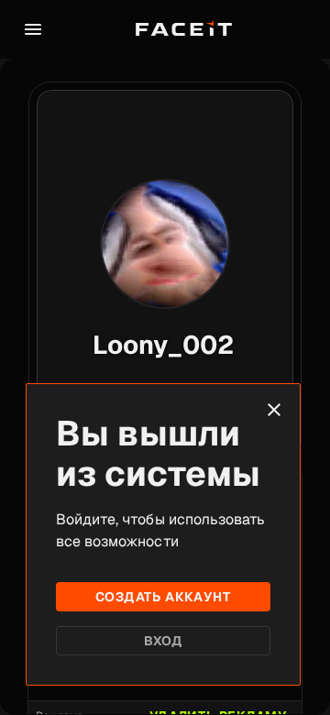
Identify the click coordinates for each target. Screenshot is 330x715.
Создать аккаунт (163, 596)
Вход (163, 640)
